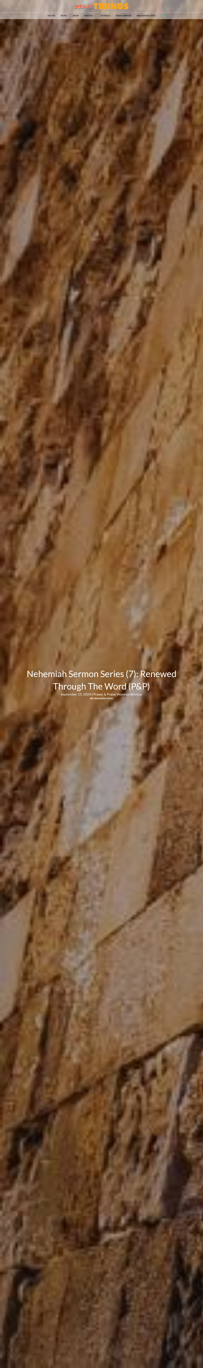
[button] (94, 15)
